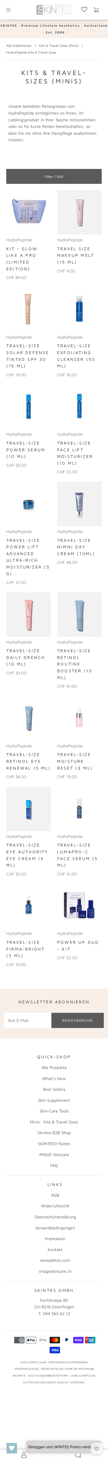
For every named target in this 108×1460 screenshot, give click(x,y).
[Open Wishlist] (12, 1448)
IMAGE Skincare (54, 1154)
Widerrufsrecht (55, 1205)
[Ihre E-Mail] (27, 1020)
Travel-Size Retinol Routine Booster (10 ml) (74, 664)
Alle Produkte (54, 1067)
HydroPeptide (19, 239)
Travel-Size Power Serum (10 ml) (25, 450)
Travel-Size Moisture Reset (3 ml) (75, 761)
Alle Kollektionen (18, 45)
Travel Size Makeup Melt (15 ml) (75, 255)
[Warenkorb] (96, 10)
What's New (54, 1078)
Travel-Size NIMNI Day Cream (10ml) (76, 547)
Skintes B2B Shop (54, 1132)
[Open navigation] (12, 9)
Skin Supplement (54, 1100)
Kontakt (55, 1249)
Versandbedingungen (55, 1227)
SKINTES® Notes (54, 1143)
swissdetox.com (55, 1260)
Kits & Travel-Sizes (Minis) (58, 45)
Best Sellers (54, 1089)
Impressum (55, 1238)
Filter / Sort (54, 176)
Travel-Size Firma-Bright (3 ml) (25, 949)
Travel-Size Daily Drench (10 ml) (25, 657)
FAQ (54, 1165)
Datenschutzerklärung (55, 1216)
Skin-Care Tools (54, 1111)
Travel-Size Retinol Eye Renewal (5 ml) (28, 761)
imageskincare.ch (55, 1271)
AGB (55, 1195)
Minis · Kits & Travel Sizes (54, 1122)
